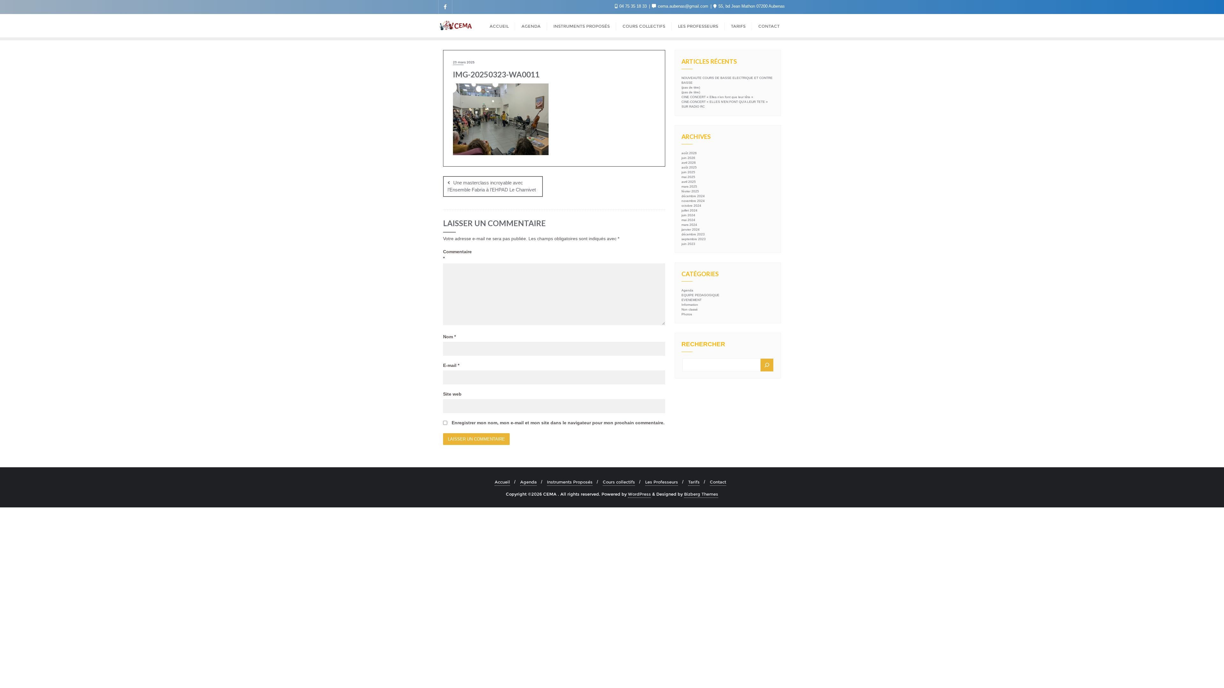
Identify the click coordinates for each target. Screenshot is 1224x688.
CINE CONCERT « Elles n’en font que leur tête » (717, 97)
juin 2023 (688, 244)
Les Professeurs (661, 481)
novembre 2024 (693, 201)
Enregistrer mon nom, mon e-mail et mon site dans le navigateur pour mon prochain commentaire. (558, 422)
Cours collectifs (619, 481)
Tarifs (694, 481)
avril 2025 (688, 181)
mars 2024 (689, 224)
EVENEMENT (691, 300)
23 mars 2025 (464, 62)
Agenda (687, 290)
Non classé (689, 309)
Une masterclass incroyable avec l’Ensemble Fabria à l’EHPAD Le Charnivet (492, 186)
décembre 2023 (693, 234)
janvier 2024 (690, 229)
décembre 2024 (693, 196)
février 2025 (690, 191)
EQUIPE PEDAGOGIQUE (700, 295)
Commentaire (456, 255)
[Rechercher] (767, 365)
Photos (686, 314)
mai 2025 (688, 177)
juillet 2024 (689, 210)
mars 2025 (689, 186)
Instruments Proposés (570, 481)
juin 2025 (688, 172)
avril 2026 (688, 162)
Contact (718, 481)
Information (689, 304)
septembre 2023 (693, 239)
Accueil (502, 481)
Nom (449, 336)
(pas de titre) (690, 87)
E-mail (451, 365)
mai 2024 (688, 220)
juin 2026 (688, 158)
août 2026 (689, 153)
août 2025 (689, 167)
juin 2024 (688, 215)
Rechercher (703, 344)
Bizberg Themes (701, 494)
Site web (452, 394)
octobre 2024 (691, 205)
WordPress (639, 494)
